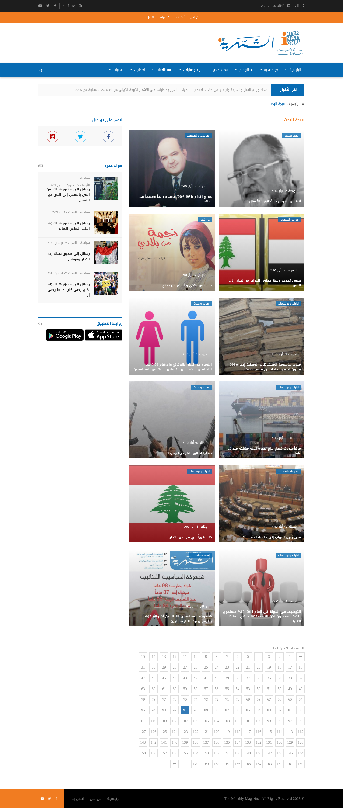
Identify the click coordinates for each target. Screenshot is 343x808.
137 (206, 742)
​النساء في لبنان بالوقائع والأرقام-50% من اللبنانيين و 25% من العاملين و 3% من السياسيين (172, 366)
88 (216, 710)
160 (300, 763)
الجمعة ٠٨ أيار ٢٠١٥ (285, 191)
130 (279, 742)
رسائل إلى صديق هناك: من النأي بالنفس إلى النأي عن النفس (68, 195)
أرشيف (180, 17)
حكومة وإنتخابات (288, 471)
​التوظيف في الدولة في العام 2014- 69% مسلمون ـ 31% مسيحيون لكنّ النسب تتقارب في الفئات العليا (262, 616)
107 (185, 721)
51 (269, 688)
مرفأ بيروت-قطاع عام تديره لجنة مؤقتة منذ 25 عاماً (264, 450)
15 (143, 656)
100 (258, 721)
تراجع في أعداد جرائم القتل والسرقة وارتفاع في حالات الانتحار (249, 90)
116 (258, 731)
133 (248, 742)
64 (300, 699)
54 (237, 688)
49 (290, 688)
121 (206, 731)
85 (248, 710)
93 (164, 710)
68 (258, 699)
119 (227, 731)
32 (300, 678)
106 (195, 721)
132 (258, 742)
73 (206, 699)
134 (237, 742)
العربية (72, 6)
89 (206, 710)
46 (153, 678)
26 (195, 667)
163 (269, 763)
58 (195, 688)
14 (153, 656)
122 (195, 731)
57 (206, 688)
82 (279, 710)
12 (174, 656)
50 (279, 688)
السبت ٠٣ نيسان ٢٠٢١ (62, 243)
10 (195, 656)
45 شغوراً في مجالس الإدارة (190, 537)
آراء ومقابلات (191, 70)
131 (269, 742)
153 (206, 753)
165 (248, 763)
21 (248, 667)
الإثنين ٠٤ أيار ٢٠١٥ (195, 527)
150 (237, 753)
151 (227, 753)
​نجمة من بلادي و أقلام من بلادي (187, 285)
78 (153, 699)
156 (174, 753)
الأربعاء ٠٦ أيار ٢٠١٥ (285, 354)
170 (195, 763)
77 (164, 699)
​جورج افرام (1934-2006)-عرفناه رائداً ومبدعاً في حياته (175, 199)
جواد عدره (270, 70)
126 (153, 731)
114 (279, 731)
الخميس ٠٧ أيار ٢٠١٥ (194, 186)
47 (143, 678)
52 (258, 688)
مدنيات (117, 70)
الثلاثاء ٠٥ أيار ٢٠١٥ (285, 438)
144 (300, 753)
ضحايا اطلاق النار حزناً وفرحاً (190, 453)
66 (279, 699)
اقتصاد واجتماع (200, 555)
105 (206, 721)
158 (153, 753)
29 (164, 667)
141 (164, 742)
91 (185, 710)
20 (258, 667)
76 (174, 699)
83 (269, 710)
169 (206, 763)
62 (153, 688)
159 (143, 753)
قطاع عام (245, 70)
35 (269, 678)
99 (269, 721)
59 (185, 688)
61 (164, 688)
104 (216, 721)
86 (237, 710)
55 (227, 688)
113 (290, 731)
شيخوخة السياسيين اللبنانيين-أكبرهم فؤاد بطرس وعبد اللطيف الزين (178, 618)
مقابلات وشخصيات (198, 135)
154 (195, 753)
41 (206, 678)
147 (269, 753)
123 (185, 731)
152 (216, 753)
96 (300, 721)
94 (153, 710)
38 (237, 678)
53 (248, 688)
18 (279, 667)
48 (300, 688)
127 (143, 731)
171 (185, 763)
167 (227, 763)
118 (237, 731)
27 (185, 667)
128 (300, 742)
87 (227, 710)
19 (269, 667)
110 (153, 721)
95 (143, 710)
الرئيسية (294, 70)
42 (195, 678)
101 (248, 721)
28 (174, 667)
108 (174, 721)
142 (153, 742)
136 (216, 742)
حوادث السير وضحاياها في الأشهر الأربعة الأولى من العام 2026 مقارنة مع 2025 (142, 90)
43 (185, 678)
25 (206, 667)
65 (290, 699)
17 (290, 667)
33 (290, 678)
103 (227, 721)
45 (164, 678)
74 (195, 699)
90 (195, 710)
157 (164, 753)
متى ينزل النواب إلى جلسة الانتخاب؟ (272, 537)
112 (300, 731)
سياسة (85, 178)
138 (195, 742)
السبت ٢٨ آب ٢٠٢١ (64, 212)
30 (153, 667)
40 (216, 678)
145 (290, 753)
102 (237, 721)
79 (143, 699)
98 (279, 721)
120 (216, 731)
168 (216, 763)
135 (227, 742)
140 (174, 742)
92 (174, 710)
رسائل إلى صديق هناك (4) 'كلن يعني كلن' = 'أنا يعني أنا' (69, 290)
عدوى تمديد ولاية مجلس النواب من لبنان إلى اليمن (265, 282)
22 (237, 667)
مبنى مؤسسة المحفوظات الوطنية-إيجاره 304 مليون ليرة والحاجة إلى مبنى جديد (265, 366)
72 (216, 699)
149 (248, 753)
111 (143, 721)
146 (279, 753)
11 (185, 656)
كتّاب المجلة (291, 135)
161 (290, 763)
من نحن (195, 17)
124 (174, 731)
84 (258, 710)
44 (174, 678)
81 (290, 710)
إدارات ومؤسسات (288, 303)
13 (164, 656)
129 (290, 742)
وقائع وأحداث (201, 303)
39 (227, 678)
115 (269, 731)
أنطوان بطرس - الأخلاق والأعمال (275, 201)
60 (174, 688)
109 (164, 721)
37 (248, 678)
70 (237, 699)
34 (279, 678)
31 (143, 667)
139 (185, 742)
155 (185, 753)
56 (216, 688)
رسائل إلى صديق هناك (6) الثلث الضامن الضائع (69, 226)
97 (290, 721)
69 (248, 699)
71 (227, 699)
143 (143, 742)
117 (248, 731)
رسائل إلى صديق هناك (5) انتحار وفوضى (69, 257)
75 (185, 699)
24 (216, 667)
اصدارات (139, 70)
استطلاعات (163, 70)
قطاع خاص (220, 70)
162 (279, 763)
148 (258, 753)
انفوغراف (165, 17)
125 (164, 731)
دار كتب (205, 219)
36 (258, 678)
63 (143, 688)
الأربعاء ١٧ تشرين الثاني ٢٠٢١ (70, 185)
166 (237, 763)
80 (300, 710)
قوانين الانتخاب (289, 219)
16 (300, 667)
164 (258, 763)
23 (227, 667)
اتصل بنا (148, 17)
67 (269, 699)
